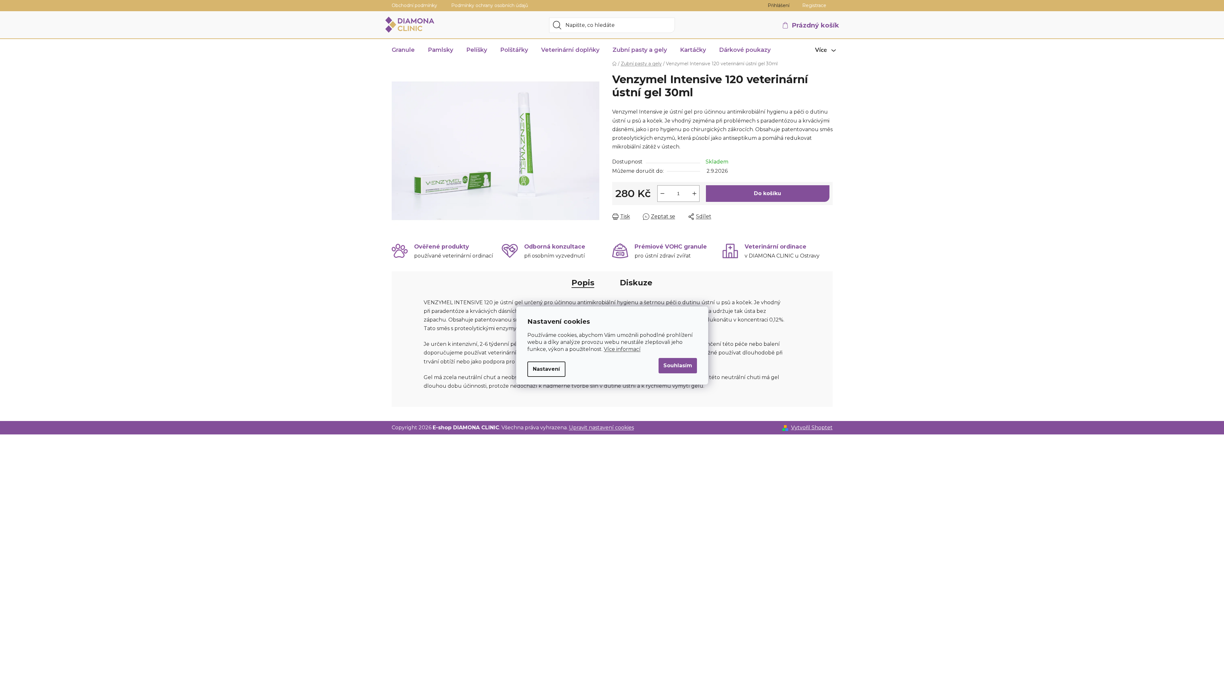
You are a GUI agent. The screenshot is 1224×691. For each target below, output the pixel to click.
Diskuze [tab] (636, 282)
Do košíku (767, 193)
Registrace (814, 5)
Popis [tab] (583, 282)
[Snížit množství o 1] (662, 194)
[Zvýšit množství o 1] (694, 194)
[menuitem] (403, 50)
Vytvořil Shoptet (812, 428)
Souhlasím (677, 365)
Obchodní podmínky (414, 5)
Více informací (622, 349)
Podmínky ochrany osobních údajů (489, 5)
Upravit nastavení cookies (601, 428)
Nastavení (546, 369)
